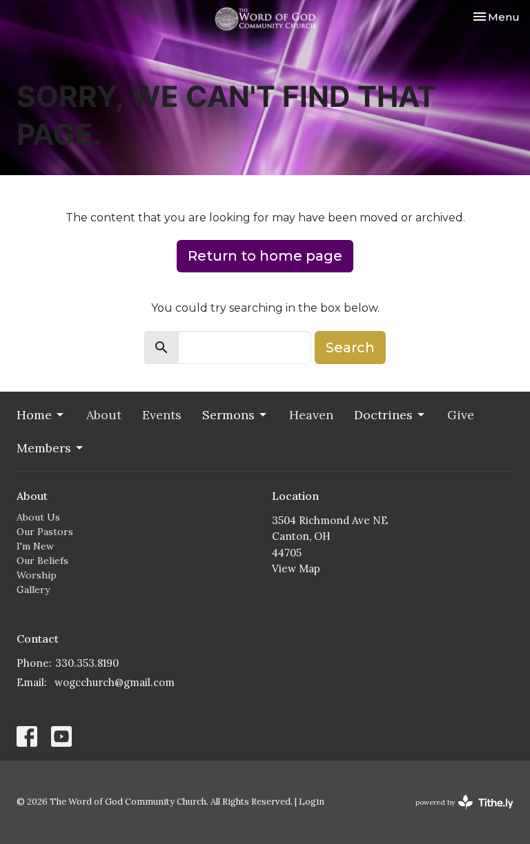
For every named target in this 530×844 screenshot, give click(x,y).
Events (161, 415)
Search (350, 347)
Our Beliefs (42, 560)
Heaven (311, 415)
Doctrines (383, 415)
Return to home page (265, 256)
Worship (37, 575)
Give (460, 415)
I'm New (35, 546)
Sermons (228, 415)
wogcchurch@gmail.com (115, 682)
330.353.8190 (87, 663)
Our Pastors (45, 531)
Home (34, 415)
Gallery (33, 589)
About (103, 415)
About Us (38, 517)
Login (311, 801)
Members (44, 448)
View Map (296, 568)
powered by (457, 814)
